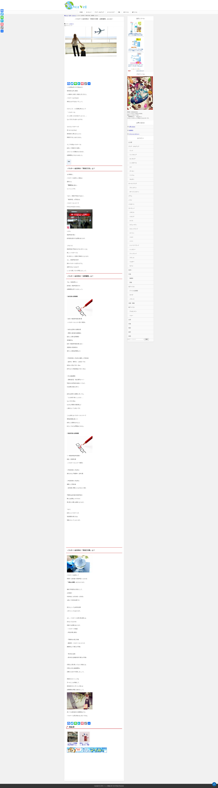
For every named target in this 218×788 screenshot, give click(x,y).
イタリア (132, 216)
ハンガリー (132, 249)
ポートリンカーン (134, 191)
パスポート (71, 23)
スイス (131, 220)
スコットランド (134, 228)
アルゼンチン (133, 311)
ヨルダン (132, 179)
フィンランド (133, 253)
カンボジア (132, 158)
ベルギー (132, 261)
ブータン (132, 171)
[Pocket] (2, 24)
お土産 (130, 142)
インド (131, 150)
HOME (81, 12)
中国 (119, 12)
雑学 (130, 332)
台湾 (130, 319)
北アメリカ (126, 12)
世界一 (130, 270)
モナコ (131, 266)
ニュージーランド (134, 245)
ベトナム (132, 175)
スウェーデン (133, 224)
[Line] (2, 17)
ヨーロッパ (88, 12)
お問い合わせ (132, 126)
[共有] (2, 31)
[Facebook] (2, 10)
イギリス (132, 212)
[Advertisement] (94, 69)
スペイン (132, 233)
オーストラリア (111, 12)
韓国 (130, 336)
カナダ (131, 294)
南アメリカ (134, 12)
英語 (130, 328)
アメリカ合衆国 (134, 290)
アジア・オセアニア (99, 12)
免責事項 (131, 130)
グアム (130, 196)
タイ (131, 167)
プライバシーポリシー (134, 134)
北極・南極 (131, 303)
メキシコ (132, 299)
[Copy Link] (2, 27)
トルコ (131, 237)
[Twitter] (2, 14)
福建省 (131, 278)
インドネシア (133, 154)
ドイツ (131, 241)
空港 (130, 323)
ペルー (131, 315)
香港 (131, 282)
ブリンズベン (133, 187)
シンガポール (133, 162)
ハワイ (130, 200)
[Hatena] (2, 21)
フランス (132, 257)
